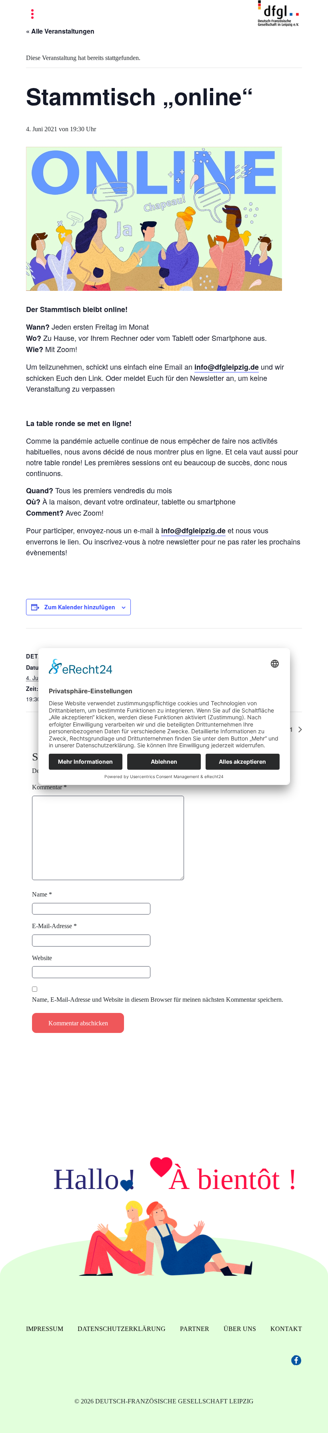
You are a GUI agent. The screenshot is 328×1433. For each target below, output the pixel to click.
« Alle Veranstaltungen (60, 31)
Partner (194, 1328)
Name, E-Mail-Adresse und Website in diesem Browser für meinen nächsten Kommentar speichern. (157, 999)
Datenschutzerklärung (122, 1328)
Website (42, 958)
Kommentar (49, 787)
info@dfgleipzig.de (226, 367)
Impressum (44, 1328)
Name (42, 894)
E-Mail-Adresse (54, 926)
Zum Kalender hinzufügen (79, 607)
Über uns (240, 1328)
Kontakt (286, 1328)
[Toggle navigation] (32, 14)
